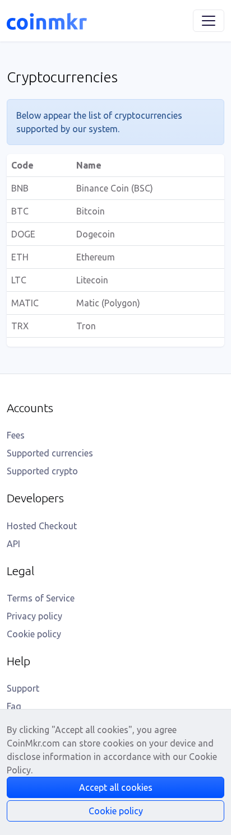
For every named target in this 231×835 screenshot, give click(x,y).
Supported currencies (50, 453)
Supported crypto (42, 471)
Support (23, 688)
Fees (16, 435)
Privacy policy (34, 616)
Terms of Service (41, 598)
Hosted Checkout (42, 526)
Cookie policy (34, 634)
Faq (14, 706)
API (13, 544)
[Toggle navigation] (208, 21)
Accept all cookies (116, 787)
